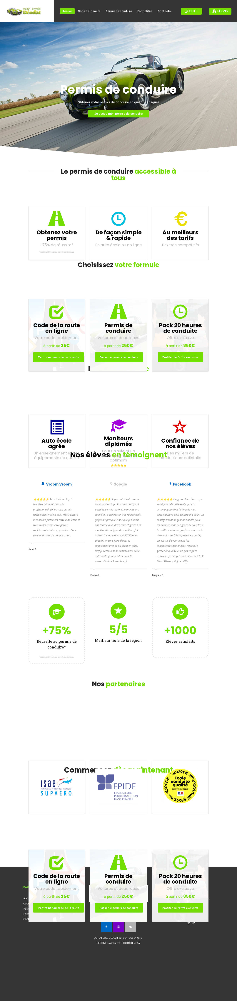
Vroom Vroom (59, 484)
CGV (137, 943)
